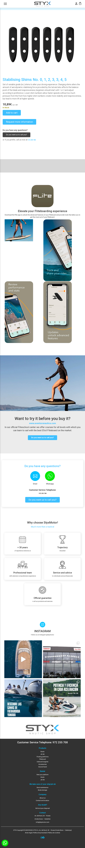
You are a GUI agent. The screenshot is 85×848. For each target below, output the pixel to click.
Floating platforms (42, 757)
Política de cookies (54, 833)
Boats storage (42, 790)
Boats (42, 751)
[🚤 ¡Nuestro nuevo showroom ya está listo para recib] (62, 659)
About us (42, 798)
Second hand (42, 767)
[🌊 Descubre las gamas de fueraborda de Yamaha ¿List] (23, 698)
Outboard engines (42, 762)
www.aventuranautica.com (42, 423)
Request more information (19, 121)
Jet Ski (42, 780)
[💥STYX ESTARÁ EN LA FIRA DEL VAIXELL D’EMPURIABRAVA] (23, 659)
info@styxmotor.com (42, 822)
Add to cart (11, 112)
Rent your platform (42, 774)
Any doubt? (42, 805)
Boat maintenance (42, 787)
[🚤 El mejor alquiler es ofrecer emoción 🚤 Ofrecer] (62, 698)
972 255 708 (32, 140)
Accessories (43, 764)
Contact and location (42, 800)
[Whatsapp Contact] (5, 843)
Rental (42, 771)
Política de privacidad (40, 833)
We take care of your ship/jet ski (42, 784)
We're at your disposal (42, 808)
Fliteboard (42, 759)
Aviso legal (28, 833)
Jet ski (42, 754)
